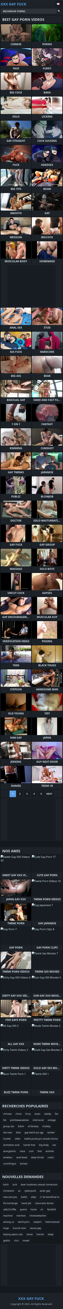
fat (4, 1120)
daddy (47, 1113)
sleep (50, 1234)
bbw (18, 1132)
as (19, 1190)
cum (31, 1151)
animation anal (11, 1144)
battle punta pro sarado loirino (41, 1138)
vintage (52, 1120)
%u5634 (51, 1209)
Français (58, 4)
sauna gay (35, 1228)
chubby (46, 1126)
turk (15, 1184)
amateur (7, 1157)
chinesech (8, 1190)
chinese (7, 1113)
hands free (29, 1144)
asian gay (45, 1190)
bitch (6, 1184)
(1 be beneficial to (49, 1196)
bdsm (21, 1126)
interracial (38, 1120)
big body (44, 1144)
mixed (26, 1240)
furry (28, 1113)
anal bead (21, 1157)
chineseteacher (38, 1215)
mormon (21, 1215)
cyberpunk (30, 1190)
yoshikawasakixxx (19, 1120)
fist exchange (10, 1203)
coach (51, 1157)
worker (51, 1132)
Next (49, 793)
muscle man (19, 1228)
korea (30, 1234)
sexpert (37, 1221)
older (18, 1138)
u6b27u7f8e (9, 1209)
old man (7, 1132)
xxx (54, 1144)
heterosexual (52, 1221)
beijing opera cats (13, 1234)
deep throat (37, 1157)
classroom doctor (44, 1203)
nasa (22, 1151)
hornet (40, 1234)
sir (42, 1209)
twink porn (24, 1221)
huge (6, 1228)
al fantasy (33, 1126)
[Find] (59, 11)
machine (8, 1215)
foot (39, 1151)
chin (16, 1240)
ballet (24, 1196)
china (18, 1113)
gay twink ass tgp (34, 1132)
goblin (6, 1240)
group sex (8, 1126)
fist (56, 1113)
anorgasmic (9, 1151)
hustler (7, 1138)
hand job (26, 1203)
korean (23, 1163)
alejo (33, 1196)
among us (8, 1221)
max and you (10, 1196)
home (34, 1209)
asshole (50, 1151)
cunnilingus (9, 1163)
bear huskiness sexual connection (39, 1184)
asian (37, 1113)
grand (23, 1209)
